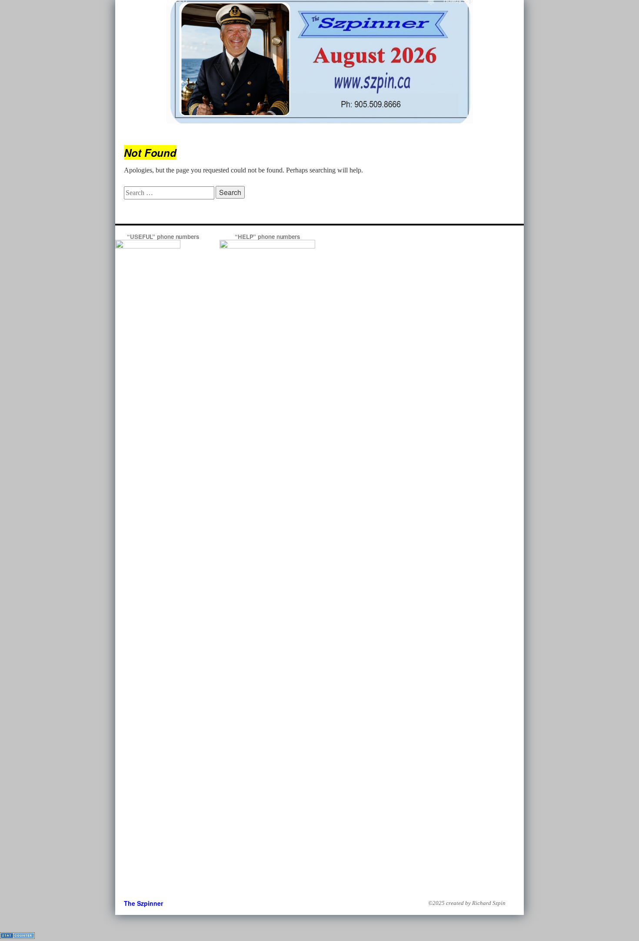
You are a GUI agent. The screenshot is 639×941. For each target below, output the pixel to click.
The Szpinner (143, 903)
